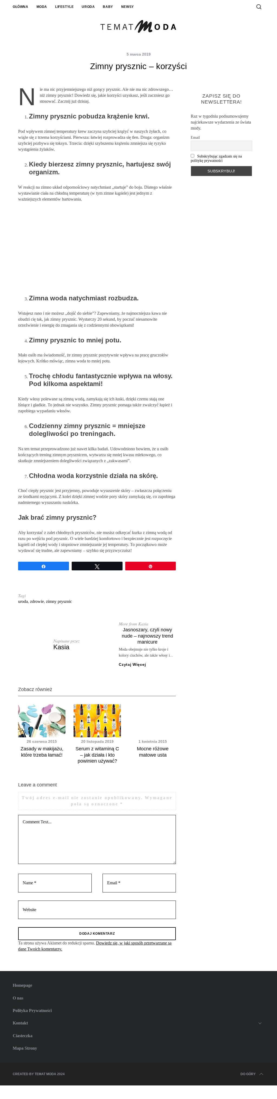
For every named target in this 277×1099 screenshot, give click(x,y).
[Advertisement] (97, 248)
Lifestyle (64, 7)
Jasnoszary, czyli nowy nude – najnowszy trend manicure (147, 636)
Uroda (88, 7)
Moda (42, 7)
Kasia (61, 647)
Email (195, 138)
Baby (108, 7)
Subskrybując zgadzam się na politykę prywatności (216, 158)
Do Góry (248, 1074)
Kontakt (20, 1023)
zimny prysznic (59, 601)
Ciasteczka (22, 1035)
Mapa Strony (25, 1048)
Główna (20, 7)
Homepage (22, 985)
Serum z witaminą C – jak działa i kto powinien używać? (97, 755)
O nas (18, 998)
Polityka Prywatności (32, 1010)
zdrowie (37, 601)
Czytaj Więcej (132, 664)
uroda (23, 601)
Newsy (127, 7)
